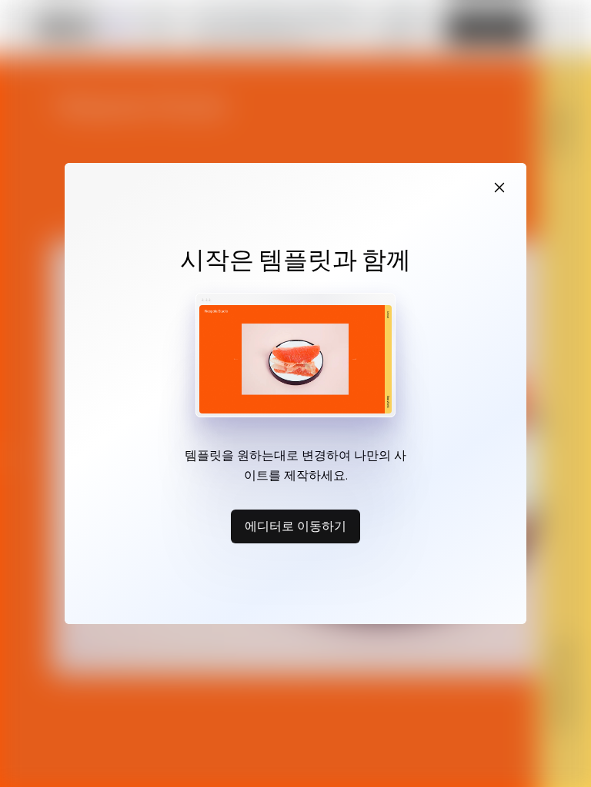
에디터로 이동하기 (295, 525)
